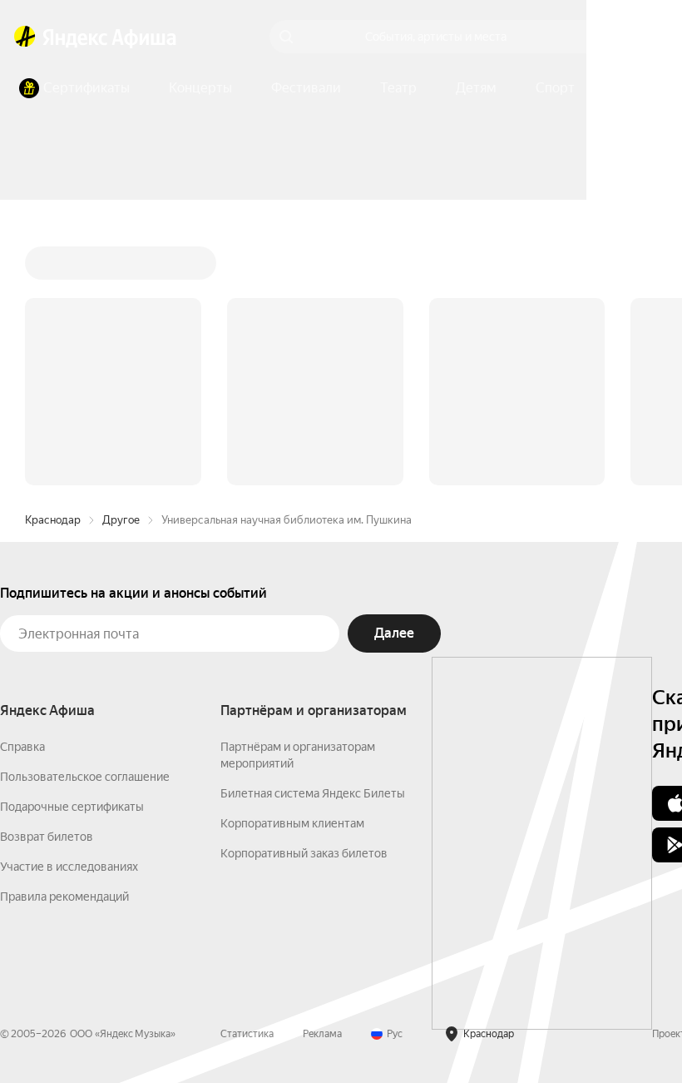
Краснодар (53, 267)
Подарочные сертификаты (72, 554)
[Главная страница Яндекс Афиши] (25, 36)
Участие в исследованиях (69, 614)
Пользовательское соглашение (85, 524)
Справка (22, 494)
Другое (121, 267)
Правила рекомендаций (64, 644)
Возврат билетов (46, 584)
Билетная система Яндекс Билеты (312, 541)
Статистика (247, 781)
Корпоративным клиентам (292, 571)
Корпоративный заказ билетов (304, 601)
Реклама (322, 781)
